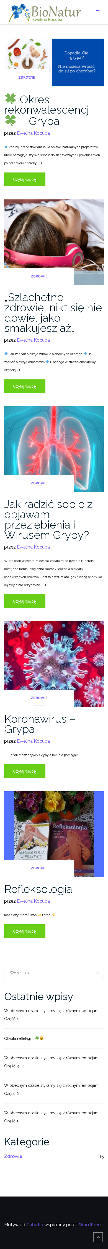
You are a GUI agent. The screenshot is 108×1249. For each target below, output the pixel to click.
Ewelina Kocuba (33, 133)
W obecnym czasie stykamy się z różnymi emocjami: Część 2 (52, 1089)
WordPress (90, 1224)
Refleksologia (38, 888)
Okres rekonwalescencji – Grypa (47, 110)
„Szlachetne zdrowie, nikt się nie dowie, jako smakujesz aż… (53, 312)
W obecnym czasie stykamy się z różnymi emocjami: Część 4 (52, 1014)
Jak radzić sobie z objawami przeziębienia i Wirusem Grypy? (48, 519)
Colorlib (34, 1224)
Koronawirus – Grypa (40, 723)
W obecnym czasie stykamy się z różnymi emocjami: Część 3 (52, 1062)
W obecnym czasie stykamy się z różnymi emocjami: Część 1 (52, 1117)
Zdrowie (26, 77)
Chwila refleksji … (19, 1038)
